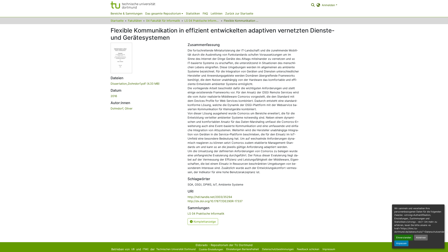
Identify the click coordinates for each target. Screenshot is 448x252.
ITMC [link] (146, 249)
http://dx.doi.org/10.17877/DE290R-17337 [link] (215, 201)
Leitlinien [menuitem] (216, 13)
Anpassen (401, 243)
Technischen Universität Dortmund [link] (176, 249)
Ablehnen (421, 237)
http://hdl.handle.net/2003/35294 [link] (210, 197)
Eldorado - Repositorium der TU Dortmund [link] (224, 245)
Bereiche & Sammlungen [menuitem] (126, 13)
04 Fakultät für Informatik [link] (163, 20)
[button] (133, 5)
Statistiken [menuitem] (193, 13)
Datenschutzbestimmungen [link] (278, 249)
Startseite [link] (117, 20)
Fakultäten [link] (135, 20)
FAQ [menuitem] (205, 13)
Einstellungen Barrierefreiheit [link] (242, 249)
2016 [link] (114, 96)
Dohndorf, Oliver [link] (121, 108)
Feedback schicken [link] (308, 249)
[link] (147, 83)
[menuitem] (164, 13)
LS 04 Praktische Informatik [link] (201, 20)
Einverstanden (403, 237)
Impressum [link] (329, 249)
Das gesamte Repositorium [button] (163, 13)
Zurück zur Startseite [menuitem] (239, 13)
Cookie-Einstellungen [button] (211, 249)
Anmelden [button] (329, 5)
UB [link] (133, 249)
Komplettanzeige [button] (204, 221)
